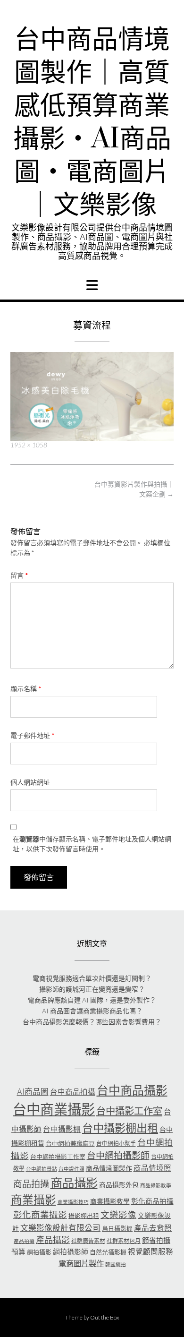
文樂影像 (118, 1214)
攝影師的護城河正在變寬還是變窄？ (92, 989)
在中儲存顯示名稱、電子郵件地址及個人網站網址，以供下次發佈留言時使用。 (92, 844)
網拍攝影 (39, 1252)
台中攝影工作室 (129, 1110)
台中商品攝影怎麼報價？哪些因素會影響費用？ (92, 1022)
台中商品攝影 (132, 1090)
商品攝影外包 (119, 1185)
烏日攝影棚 (117, 1228)
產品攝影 (53, 1239)
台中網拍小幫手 (116, 1143)
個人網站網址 (30, 782)
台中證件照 (71, 1169)
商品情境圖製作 (109, 1168)
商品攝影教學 (155, 1185)
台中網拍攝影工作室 (57, 1156)
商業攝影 (33, 1199)
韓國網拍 (115, 1264)
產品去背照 (153, 1228)
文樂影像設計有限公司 (60, 1228)
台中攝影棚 (62, 1129)
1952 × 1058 (28, 445)
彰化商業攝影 (40, 1214)
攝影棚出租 (83, 1215)
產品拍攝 (24, 1241)
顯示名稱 (26, 689)
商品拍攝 (31, 1183)
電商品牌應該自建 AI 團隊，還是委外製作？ (92, 1000)
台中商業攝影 (54, 1109)
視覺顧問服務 (150, 1251)
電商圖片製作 (81, 1263)
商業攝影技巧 (73, 1202)
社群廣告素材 (88, 1240)
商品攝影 (74, 1182)
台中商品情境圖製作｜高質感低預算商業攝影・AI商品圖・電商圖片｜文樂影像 (92, 123)
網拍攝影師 (70, 1251)
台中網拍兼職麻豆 (70, 1143)
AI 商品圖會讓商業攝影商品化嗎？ (92, 1011)
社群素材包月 (124, 1240)
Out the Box (104, 1317)
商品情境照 (152, 1168)
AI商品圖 (33, 1092)
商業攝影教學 (110, 1201)
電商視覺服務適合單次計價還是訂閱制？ (92, 978)
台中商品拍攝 (72, 1092)
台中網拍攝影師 (118, 1155)
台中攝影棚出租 (120, 1127)
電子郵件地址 (32, 735)
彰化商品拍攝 (152, 1201)
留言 (19, 575)
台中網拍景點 (41, 1169)
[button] (92, 285)
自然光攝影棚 (108, 1252)
